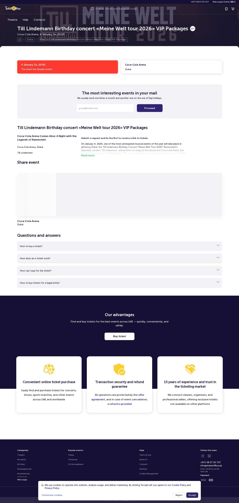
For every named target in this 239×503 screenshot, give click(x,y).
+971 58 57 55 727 (200, 2)
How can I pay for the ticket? (35, 270)
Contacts (39, 19)
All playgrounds (24, 469)
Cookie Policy (179, 485)
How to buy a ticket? (31, 246)
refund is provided (121, 403)
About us (143, 459)
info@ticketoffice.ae (211, 465)
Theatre (12, 19)
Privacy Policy (52, 488)
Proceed (149, 108)
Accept (192, 495)
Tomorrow (72, 459)
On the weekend (75, 464)
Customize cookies (52, 495)
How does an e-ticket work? (35, 258)
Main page (217, 2)
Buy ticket (119, 336)
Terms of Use (145, 455)
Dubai (226, 2)
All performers (23, 473)
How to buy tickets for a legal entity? (40, 283)
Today (71, 455)
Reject (178, 495)
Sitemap (143, 469)
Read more (88, 155)
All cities (21, 464)
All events (21, 459)
